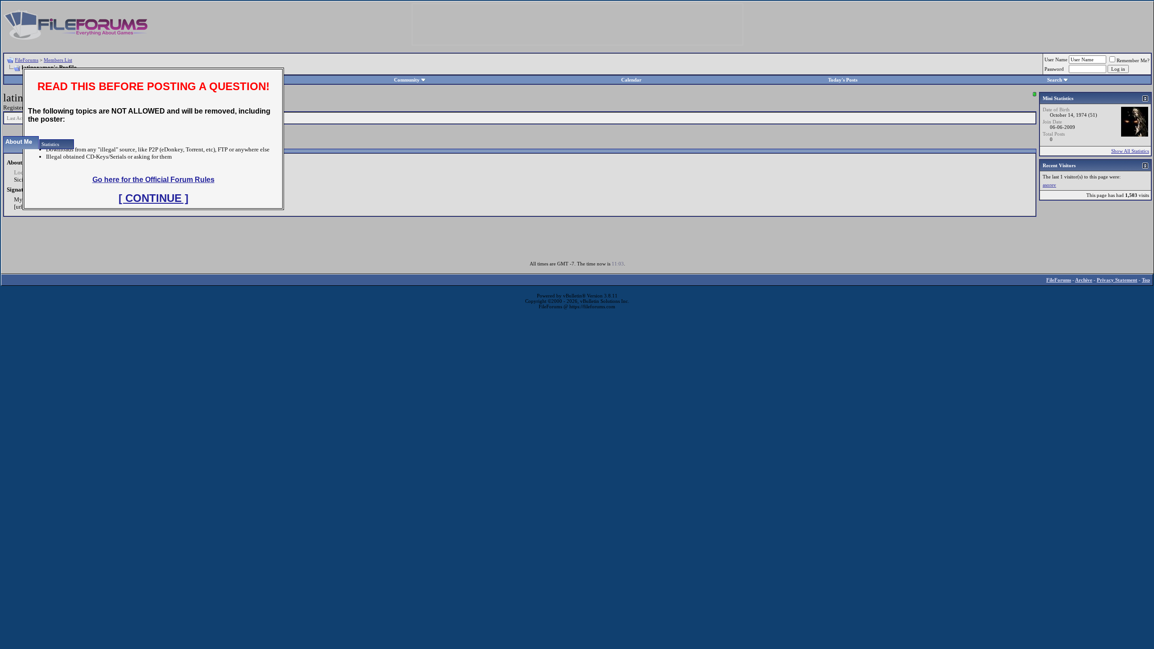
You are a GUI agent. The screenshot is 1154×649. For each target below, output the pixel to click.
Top (1146, 280)
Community (407, 79)
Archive (1083, 280)
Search (1054, 79)
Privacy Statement (1117, 280)
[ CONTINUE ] (153, 198)
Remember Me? (1133, 60)
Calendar (631, 79)
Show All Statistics (1130, 151)
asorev (1049, 184)
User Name (1055, 59)
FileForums (26, 60)
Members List (58, 60)
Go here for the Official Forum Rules (153, 179)
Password (1054, 69)
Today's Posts (842, 79)
